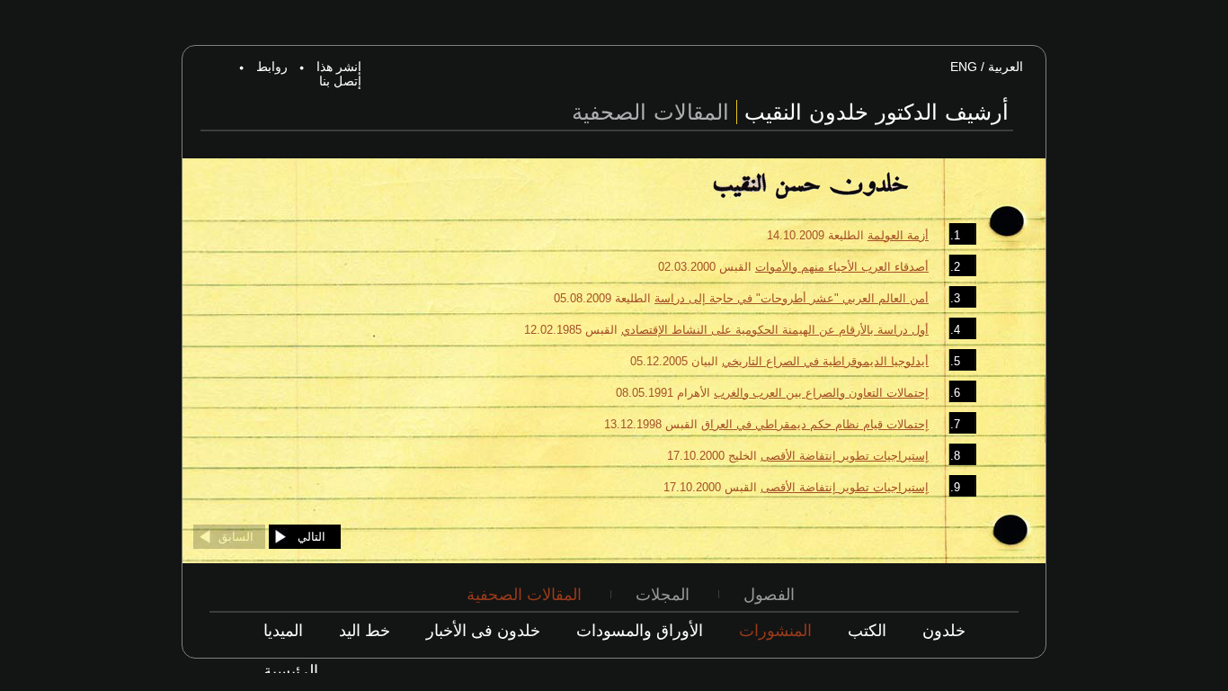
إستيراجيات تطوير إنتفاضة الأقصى (845, 455)
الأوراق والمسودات (639, 631)
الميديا (283, 631)
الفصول (769, 595)
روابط (272, 66)
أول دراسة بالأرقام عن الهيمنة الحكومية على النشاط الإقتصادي (775, 330)
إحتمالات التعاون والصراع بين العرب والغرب (821, 392)
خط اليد (364, 631)
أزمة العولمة (898, 235)
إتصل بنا (340, 81)
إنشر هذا (338, 66)
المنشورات (775, 631)
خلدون (943, 631)
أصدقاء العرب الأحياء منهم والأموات (842, 267)
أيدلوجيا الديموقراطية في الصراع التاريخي (825, 361)
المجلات (663, 595)
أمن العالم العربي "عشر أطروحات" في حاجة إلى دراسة (791, 298)
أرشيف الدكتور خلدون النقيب (876, 112)
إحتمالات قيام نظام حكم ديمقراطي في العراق (815, 424)
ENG (963, 66)
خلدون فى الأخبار (483, 631)
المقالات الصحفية (524, 595)
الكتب (867, 631)
